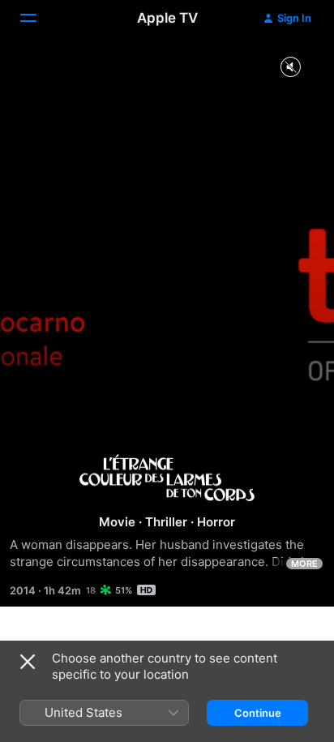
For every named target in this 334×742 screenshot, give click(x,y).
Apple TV (167, 18)
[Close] (27, 661)
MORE (304, 563)
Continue (257, 712)
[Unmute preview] (290, 67)
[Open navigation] (38, 18)
